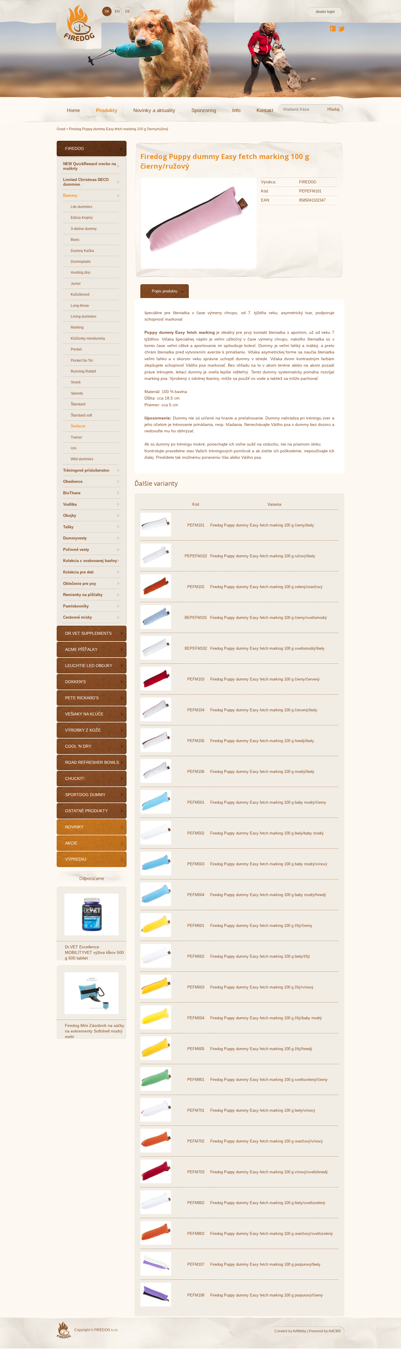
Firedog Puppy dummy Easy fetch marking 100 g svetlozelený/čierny (269, 1079)
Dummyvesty (75, 538)
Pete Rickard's (82, 697)
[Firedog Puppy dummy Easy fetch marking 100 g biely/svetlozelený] (155, 1213)
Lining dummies (83, 316)
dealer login (325, 12)
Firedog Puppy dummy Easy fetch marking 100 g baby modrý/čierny (268, 802)
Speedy (77, 393)
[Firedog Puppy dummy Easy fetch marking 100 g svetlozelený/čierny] (155, 1089)
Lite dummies (81, 207)
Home (73, 110)
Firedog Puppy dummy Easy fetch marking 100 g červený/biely (263, 710)
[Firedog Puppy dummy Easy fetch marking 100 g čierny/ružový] (196, 259)
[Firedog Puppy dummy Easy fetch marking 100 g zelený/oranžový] (155, 597)
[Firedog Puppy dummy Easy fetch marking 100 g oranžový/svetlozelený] (155, 1243)
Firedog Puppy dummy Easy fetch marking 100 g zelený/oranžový (266, 587)
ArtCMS (334, 1331)
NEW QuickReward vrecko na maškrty (89, 166)
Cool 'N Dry (78, 746)
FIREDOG (74, 148)
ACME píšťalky (81, 649)
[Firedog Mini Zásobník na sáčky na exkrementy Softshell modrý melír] (92, 992)
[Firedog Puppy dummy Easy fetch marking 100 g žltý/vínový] (155, 997)
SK (107, 11)
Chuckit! (75, 778)
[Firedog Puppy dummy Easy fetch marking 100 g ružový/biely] (155, 566)
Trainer (76, 437)
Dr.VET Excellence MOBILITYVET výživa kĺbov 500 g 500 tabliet (94, 952)
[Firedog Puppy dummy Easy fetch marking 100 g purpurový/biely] (155, 1274)
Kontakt (265, 110)
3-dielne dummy (84, 229)
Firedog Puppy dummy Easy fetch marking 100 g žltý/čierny (261, 925)
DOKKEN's (75, 681)
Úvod (61, 129)
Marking (77, 327)
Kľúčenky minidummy (88, 338)
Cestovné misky (77, 617)
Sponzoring (203, 110)
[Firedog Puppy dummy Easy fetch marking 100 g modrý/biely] (155, 781)
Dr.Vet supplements (88, 633)
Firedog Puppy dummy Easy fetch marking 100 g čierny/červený (265, 679)
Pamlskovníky (76, 606)
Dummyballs (81, 262)
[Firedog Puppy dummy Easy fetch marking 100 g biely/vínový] (155, 1120)
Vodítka (70, 504)
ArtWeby (299, 1331)
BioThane (71, 493)
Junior (76, 284)
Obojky (69, 515)
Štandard (78, 404)
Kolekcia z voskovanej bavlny (90, 560)
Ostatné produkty (86, 810)
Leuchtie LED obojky (88, 665)
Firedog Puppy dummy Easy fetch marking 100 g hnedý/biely (262, 741)
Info (236, 110)
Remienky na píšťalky (82, 595)
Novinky (74, 827)
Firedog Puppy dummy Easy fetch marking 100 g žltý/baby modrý (266, 1018)
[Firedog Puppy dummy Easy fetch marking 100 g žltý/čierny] (155, 935)
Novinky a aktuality (154, 110)
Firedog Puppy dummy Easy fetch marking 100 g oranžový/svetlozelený (271, 1233)
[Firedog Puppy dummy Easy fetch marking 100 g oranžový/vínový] (155, 1151)
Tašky (68, 527)
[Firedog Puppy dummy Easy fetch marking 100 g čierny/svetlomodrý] (155, 627)
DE (127, 11)
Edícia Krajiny (82, 218)
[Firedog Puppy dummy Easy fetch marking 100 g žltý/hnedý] (155, 1059)
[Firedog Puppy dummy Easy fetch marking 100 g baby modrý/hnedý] (155, 905)
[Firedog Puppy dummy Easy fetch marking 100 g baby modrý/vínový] (155, 874)
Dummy (70, 195)
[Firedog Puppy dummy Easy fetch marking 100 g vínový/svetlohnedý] (155, 1182)
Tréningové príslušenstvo (86, 470)
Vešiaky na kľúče (84, 714)
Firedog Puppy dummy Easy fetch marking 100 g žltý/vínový (262, 987)
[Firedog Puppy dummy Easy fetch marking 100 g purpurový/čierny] (155, 1305)
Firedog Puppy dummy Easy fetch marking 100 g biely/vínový (262, 1110)
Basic (75, 240)
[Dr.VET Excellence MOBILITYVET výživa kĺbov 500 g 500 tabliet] (92, 914)
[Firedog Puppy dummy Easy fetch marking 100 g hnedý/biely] (155, 751)
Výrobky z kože (83, 730)
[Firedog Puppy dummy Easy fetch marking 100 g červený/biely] (155, 720)
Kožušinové (80, 294)
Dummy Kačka (82, 251)
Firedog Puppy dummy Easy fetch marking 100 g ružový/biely (262, 556)
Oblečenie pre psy (79, 583)
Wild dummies (82, 459)
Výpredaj (75, 859)
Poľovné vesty (76, 549)
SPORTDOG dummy (85, 794)
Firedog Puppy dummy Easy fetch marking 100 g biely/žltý (260, 956)
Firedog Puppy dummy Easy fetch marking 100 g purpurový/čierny (266, 1295)
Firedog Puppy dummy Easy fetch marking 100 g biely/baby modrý (267, 833)
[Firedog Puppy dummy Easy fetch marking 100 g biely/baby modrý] (155, 843)
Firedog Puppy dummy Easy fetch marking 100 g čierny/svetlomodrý (268, 617)
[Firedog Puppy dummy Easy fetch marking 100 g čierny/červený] (155, 689)
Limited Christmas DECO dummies (86, 182)
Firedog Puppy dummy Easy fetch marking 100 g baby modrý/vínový (268, 864)
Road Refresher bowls (92, 762)
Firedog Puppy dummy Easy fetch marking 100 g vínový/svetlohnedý (269, 1172)
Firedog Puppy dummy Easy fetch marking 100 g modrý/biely (262, 771)
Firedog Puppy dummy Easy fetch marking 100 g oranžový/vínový (266, 1141)
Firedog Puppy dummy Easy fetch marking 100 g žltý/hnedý (261, 1049)
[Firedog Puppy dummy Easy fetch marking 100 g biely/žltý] (155, 966)
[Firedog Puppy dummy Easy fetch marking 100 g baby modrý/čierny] (155, 812)
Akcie (71, 843)
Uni (73, 448)
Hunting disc (81, 272)
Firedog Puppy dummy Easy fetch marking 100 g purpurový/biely (265, 1264)
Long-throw (80, 306)
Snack (76, 382)
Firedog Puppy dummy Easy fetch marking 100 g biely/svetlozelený (267, 1203)
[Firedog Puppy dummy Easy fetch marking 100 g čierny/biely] (155, 535)
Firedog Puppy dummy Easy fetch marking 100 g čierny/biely (262, 525)
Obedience (72, 481)
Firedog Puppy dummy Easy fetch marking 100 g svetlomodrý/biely (267, 648)
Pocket (76, 349)
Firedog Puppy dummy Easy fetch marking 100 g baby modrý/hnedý (268, 895)
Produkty (106, 110)
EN (117, 11)
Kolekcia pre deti (78, 572)
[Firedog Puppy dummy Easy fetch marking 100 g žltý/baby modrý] (155, 1028)
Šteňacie (78, 426)
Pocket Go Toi (82, 360)
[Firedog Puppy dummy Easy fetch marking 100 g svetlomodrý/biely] (155, 658)
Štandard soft (81, 415)
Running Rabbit (83, 371)
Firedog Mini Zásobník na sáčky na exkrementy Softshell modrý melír (94, 1031)
